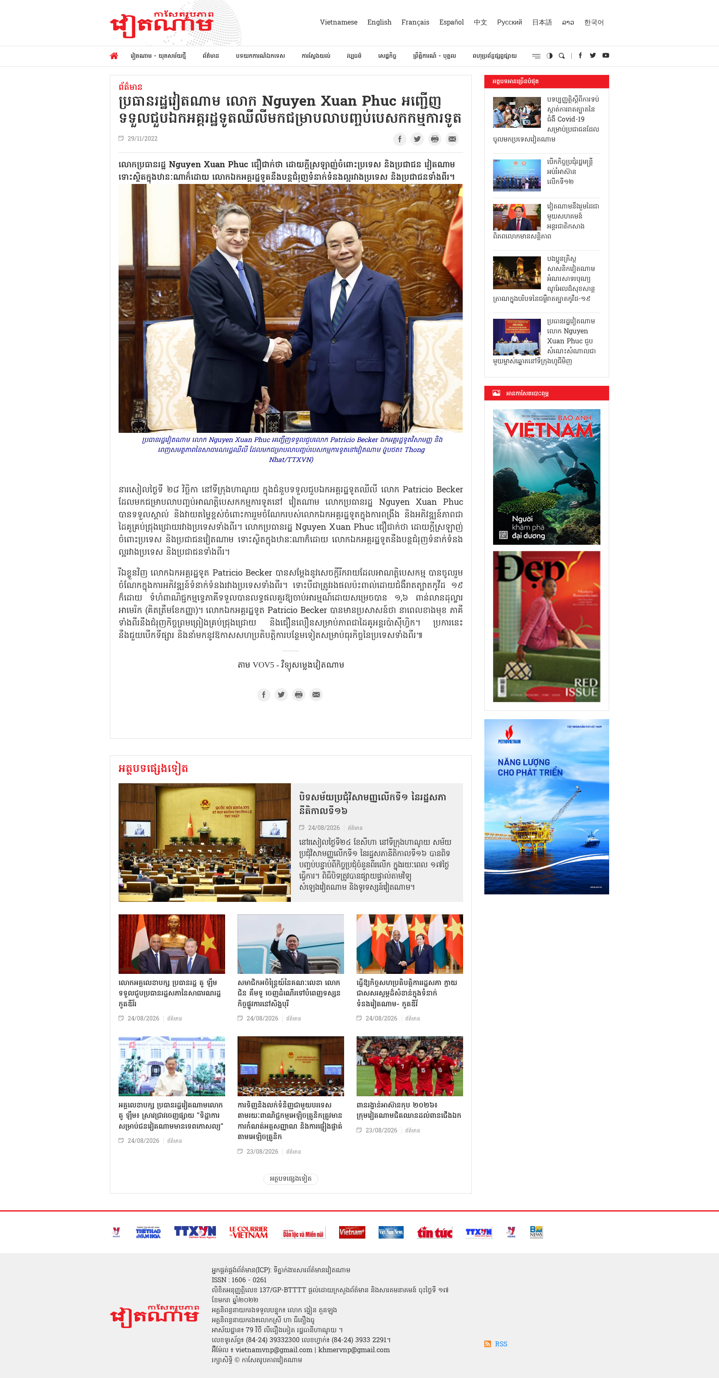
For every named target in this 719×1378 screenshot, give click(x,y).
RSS (501, 1345)
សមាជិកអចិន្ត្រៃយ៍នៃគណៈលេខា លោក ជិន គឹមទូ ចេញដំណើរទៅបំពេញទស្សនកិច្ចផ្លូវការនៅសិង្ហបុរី (289, 994)
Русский (509, 23)
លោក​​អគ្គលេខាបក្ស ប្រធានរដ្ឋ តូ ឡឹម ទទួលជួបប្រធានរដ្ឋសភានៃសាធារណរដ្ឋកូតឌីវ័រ (170, 994)
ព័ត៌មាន (211, 56)
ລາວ (568, 23)
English (379, 23)
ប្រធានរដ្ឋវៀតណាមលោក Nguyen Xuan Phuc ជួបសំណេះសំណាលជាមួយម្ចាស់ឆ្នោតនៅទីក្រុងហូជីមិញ (544, 342)
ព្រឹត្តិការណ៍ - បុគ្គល (434, 56)
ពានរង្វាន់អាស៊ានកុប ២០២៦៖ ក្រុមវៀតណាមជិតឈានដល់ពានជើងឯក (409, 1111)
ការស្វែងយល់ (316, 56)
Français (415, 23)
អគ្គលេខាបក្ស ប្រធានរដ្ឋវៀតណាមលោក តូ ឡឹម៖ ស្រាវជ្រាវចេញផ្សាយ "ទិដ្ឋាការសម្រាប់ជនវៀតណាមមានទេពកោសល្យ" (171, 1116)
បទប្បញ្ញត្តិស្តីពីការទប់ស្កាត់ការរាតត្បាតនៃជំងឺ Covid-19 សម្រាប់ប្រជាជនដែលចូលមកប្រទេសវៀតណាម (546, 120)
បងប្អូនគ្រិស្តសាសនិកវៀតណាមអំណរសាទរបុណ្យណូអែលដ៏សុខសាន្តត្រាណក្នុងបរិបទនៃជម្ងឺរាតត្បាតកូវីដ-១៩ (544, 279)
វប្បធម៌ (354, 56)
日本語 (542, 23)
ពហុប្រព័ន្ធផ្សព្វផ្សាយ (495, 56)
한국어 (594, 23)
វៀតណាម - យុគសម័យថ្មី (158, 56)
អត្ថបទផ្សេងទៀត (153, 769)
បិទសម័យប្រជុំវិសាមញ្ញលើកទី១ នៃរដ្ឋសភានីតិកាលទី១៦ (372, 805)
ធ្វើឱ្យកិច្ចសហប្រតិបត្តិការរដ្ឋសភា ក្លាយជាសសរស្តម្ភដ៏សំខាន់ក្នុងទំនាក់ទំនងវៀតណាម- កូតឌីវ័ (407, 994)
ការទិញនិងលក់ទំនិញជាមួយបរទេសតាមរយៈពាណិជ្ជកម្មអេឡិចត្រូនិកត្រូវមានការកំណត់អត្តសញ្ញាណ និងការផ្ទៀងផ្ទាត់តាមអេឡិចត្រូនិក (290, 1121)
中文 (480, 23)
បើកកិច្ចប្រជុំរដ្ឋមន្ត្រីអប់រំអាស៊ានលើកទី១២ (570, 172)
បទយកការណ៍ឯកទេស (260, 56)
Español (451, 23)
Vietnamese (338, 23)
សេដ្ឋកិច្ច (387, 56)
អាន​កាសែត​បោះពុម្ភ (527, 394)
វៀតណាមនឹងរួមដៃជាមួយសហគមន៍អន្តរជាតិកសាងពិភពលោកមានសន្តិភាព (546, 222)
